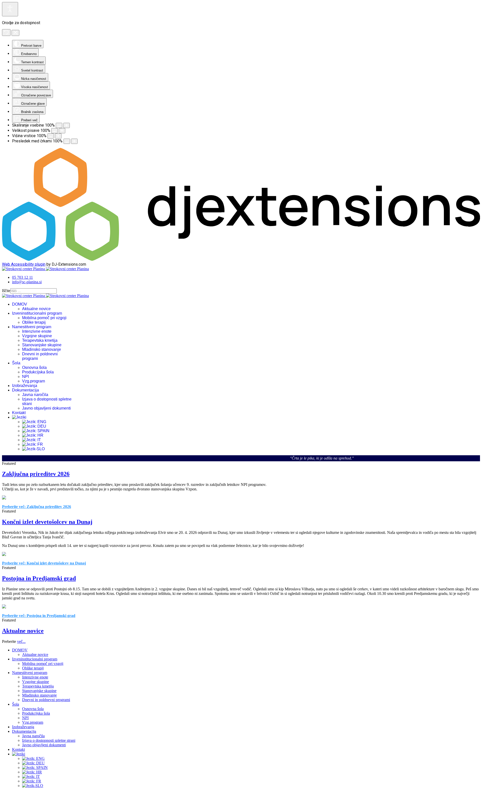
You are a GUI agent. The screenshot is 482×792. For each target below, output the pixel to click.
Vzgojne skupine (37, 336)
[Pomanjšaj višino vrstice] (50, 136)
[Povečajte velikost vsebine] (66, 125)
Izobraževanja (24, 385)
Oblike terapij (34, 322)
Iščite (6, 291)
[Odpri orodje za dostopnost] (10, 9)
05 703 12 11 (22, 277)
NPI (25, 376)
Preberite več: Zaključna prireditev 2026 (36, 506)
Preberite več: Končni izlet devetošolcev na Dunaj (44, 563)
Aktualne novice (36, 309)
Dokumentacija (25, 390)
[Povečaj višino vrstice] (58, 136)
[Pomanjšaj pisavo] (54, 130)
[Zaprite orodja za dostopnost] (15, 33)
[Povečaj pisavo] (62, 130)
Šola (16, 363)
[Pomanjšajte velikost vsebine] (59, 125)
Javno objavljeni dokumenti (46, 408)
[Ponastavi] (6, 32)
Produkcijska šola (38, 372)
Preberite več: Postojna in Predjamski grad (38, 615)
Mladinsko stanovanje (41, 349)
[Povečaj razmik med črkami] (74, 141)
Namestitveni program (31, 327)
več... (21, 641)
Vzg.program (33, 381)
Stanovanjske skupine (42, 345)
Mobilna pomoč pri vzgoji (44, 318)
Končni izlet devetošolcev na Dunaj (47, 522)
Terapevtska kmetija (39, 340)
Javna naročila (35, 394)
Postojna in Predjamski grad (39, 578)
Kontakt (19, 413)
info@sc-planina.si (27, 282)
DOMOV (19, 304)
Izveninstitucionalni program (37, 313)
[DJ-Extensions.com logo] (241, 259)
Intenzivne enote (36, 331)
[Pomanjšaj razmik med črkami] (67, 141)
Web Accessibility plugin (23, 264)
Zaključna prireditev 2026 (36, 474)
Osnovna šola (34, 367)
